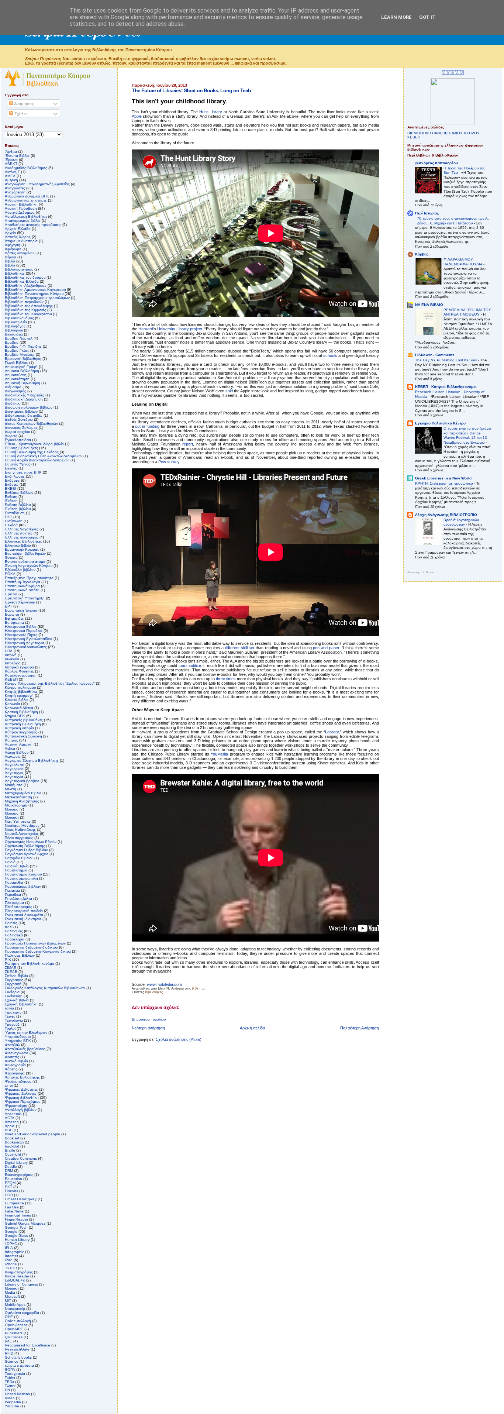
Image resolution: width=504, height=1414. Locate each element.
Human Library (17, 1240)
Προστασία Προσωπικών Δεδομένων (35, 943)
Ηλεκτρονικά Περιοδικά (23, 631)
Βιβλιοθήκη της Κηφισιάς (25, 310)
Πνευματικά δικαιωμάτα (24, 915)
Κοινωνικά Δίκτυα (19, 708)
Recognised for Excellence (27, 1345)
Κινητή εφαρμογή (19, 696)
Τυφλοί (10, 1028)
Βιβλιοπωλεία (16, 322)
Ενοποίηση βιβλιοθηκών (25, 553)
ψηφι (9, 1085)
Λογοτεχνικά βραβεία (22, 781)
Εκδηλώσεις (15, 476)
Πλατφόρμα (14, 903)
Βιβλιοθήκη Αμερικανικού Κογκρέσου (35, 290)
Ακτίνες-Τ (12, 172)
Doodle (11, 1166)
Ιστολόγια (13, 663)
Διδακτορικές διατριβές (23, 415)
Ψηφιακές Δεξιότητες (21, 1089)
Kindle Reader (17, 1276)
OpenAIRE (14, 1329)
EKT (8, 1187)
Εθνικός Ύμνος (17, 464)
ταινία (9, 1008)
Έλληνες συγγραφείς (21, 537)
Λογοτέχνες (14, 773)
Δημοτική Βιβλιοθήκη (22, 383)
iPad (9, 1260)
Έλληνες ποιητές (18, 533)
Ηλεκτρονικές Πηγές (21, 635)
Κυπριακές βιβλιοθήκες (24, 720)
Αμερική (11, 180)
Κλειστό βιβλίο (16, 700)
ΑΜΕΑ (10, 176)
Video (10, 1398)
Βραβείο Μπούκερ (20, 354)
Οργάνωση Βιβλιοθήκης (25, 846)
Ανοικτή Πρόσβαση (21, 208)
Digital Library (16, 1162)
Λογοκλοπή (14, 765)
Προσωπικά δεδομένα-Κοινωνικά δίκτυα (38, 951)
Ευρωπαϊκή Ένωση (21, 610)
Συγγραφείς (14, 980)
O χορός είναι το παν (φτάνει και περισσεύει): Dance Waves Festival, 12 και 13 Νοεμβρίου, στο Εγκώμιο (467, 435)
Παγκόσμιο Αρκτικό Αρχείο (26, 854)
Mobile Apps (15, 1305)
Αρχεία (10, 233)
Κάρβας (421, 254)
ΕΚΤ (8, 517)
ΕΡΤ (8, 606)
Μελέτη (10, 789)
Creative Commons (21, 1158)
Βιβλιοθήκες (154, 992)
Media (10, 1292)
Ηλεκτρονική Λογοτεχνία (24, 643)
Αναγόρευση (15, 192)
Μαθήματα (14, 785)
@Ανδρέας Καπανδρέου (436, 163)
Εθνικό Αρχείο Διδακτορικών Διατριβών (37, 460)
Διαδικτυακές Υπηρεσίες (24, 395)
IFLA (9, 1248)
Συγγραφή (13, 984)
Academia (13, 1114)
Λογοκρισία (14, 769)
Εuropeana (14, 622)
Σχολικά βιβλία (17, 1000)
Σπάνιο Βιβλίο (16, 976)
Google (11, 1231)
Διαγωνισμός (15, 391)
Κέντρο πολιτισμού (20, 687)
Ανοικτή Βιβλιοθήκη (21, 204)
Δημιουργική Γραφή (21, 367)
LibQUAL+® (15, 1280)
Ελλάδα (11, 525)
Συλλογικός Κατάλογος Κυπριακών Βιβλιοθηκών (45, 988)
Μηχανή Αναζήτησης (22, 801)
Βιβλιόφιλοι (14, 330)
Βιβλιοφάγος (15, 326)
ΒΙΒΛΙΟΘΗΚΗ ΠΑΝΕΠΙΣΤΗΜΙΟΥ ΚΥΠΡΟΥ (443, 133)
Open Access (16, 1325)
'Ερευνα (11, 160)
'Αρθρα (11, 151)
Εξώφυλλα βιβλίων (20, 570)
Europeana (14, 1203)
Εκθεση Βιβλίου (18, 505)
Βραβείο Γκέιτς (17, 350)
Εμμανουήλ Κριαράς (22, 549)
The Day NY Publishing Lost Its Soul (446, 360)
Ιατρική (11, 655)
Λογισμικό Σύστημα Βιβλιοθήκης (32, 760)
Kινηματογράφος (19, 1272)
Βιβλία (10, 261)
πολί (8, 927)
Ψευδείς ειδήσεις (18, 1081)
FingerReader (16, 1219)
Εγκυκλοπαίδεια (18, 440)
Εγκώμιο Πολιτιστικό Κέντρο (440, 423)
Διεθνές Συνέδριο (19, 419)
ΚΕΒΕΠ (11, 679)
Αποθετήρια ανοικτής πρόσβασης (33, 225)
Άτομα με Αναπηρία (21, 241)
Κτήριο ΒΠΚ (15, 716)
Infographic (14, 1252)
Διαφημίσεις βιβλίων (21, 411)
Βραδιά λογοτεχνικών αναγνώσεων (461, 522)
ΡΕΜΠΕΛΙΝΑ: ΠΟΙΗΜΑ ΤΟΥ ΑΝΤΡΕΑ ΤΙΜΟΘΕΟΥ (467, 312)
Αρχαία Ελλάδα (18, 229)
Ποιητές (11, 923)
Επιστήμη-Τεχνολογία (22, 582)
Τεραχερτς (13, 1012)
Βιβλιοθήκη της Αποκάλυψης (29, 306)
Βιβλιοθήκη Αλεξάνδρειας (25, 285)
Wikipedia (13, 1402)
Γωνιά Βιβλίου (16, 363)
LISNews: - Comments (435, 355)
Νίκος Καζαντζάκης (20, 830)
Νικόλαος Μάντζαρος (22, 825)
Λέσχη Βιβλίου (16, 752)
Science (11, 1361)
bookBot (12, 1146)
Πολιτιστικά (14, 935)
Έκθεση (11, 501)
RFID (9, 1353)
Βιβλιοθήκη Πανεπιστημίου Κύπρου (34, 294)
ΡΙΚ (8, 959)
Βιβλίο (10, 265)
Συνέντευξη (14, 996)
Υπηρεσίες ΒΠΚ (18, 1041)
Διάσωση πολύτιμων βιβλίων (28, 407)
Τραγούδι (12, 1024)
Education (13, 1179)
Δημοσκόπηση (17, 379)
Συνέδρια (12, 992)
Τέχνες (10, 1016)
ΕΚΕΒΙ (10, 488)
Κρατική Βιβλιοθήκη (21, 712)
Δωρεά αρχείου (17, 432)
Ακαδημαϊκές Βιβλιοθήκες (26, 168)
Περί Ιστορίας (427, 213)
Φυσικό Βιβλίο (16, 1061)
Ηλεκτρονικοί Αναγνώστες (26, 647)
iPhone (11, 1264)
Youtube (12, 1406)
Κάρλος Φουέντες (19, 671)
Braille (10, 1150)
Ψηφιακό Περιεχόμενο (23, 1102)
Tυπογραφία (15, 1374)
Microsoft (12, 1296)
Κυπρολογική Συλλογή (23, 736)
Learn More (396, 17)
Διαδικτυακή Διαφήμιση (24, 399)
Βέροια (10, 257)
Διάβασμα (13, 387)
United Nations (17, 1394)
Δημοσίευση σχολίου (149, 1019)
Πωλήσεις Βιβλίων (20, 955)
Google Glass (16, 1236)
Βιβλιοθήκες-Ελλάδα (22, 281)
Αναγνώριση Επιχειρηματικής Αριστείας (37, 184)
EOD (9, 1195)
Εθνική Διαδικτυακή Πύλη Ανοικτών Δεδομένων (43, 456)
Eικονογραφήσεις (19, 1175)
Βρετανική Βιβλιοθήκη (23, 359)
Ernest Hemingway (21, 1199)
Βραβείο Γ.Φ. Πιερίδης (23, 346)
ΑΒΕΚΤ (11, 164)
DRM (9, 1171)
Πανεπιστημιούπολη (21, 878)
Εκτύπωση (14, 521)
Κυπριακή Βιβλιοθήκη (23, 724)
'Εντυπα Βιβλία (17, 156)
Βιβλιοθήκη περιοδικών (24, 302)
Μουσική (12, 817)
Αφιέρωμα (13, 249)
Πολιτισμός (14, 931)
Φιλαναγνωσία (16, 1053)
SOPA (10, 1369)
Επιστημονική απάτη (22, 590)
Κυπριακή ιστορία (19, 728)
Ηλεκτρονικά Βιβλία (21, 627)
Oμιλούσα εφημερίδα (22, 1313)
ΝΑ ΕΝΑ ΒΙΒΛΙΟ (429, 305)
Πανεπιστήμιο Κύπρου (23, 874)
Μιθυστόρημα (16, 805)
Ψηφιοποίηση (16, 1106)
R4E (8, 1341)
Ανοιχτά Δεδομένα (20, 212)
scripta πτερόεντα (19, 1365)
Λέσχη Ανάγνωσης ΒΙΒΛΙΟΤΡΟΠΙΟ (446, 515)
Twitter (10, 1386)
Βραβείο (11, 342)
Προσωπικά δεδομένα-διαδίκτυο (31, 947)
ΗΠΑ (9, 651)
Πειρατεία (12, 890)
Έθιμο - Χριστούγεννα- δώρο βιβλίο (34, 444)
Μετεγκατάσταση (18, 797)
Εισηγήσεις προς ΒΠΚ (23, 472)
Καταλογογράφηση (21, 675)
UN (7, 1390)
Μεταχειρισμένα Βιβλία (23, 793)
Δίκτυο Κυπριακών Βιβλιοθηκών (31, 424)
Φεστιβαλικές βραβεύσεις (25, 1049)
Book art (12, 1138)
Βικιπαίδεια (14, 334)
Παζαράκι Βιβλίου (19, 858)
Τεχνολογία (14, 1020)
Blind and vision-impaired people (32, 1134)
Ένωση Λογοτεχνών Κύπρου (28, 566)
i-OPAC (11, 1244)
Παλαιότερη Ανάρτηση (359, 1028)
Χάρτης (11, 1069)
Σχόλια (20, 113)
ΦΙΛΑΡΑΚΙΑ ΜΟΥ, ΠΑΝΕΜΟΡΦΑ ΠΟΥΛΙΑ (463, 261)
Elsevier (11, 1191)
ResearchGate (17, 1349)
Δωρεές (11, 436)
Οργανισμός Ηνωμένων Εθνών (30, 842)
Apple (10, 1126)
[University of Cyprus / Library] (453, 123)
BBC (9, 1130)
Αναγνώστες (15, 188)
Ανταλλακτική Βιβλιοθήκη (26, 216)
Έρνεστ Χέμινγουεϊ (20, 602)
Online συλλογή (18, 1321)
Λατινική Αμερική (18, 744)
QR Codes (14, 1337)
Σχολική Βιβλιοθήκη (21, 1004)
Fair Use (12, 1207)
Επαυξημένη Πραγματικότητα (29, 578)
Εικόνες (11, 468)
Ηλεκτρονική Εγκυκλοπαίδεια (28, 639)
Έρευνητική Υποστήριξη (25, 598)
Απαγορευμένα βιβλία (23, 221)
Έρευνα (11, 594)
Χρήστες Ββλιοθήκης (22, 1077)
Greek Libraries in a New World (443, 478)
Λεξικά (10, 748)
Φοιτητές (12, 1057)
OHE (9, 1317)
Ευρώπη (12, 614)
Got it (427, 17)
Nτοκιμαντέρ (15, 1309)
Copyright (13, 1154)
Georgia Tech (16, 1227)
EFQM (10, 1183)
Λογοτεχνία (14, 777)
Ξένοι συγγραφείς (19, 838)
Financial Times (18, 1215)
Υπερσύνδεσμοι (18, 1037)
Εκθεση (11, 497)
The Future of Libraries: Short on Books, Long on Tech (191, 90)
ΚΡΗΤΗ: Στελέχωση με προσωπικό (444, 483)
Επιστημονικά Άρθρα (22, 586)
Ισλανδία (12, 659)
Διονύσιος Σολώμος (21, 428)
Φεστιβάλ (12, 1045)
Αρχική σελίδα (252, 1028)
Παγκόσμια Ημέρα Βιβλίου (26, 850)
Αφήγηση (12, 245)
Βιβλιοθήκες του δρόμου (25, 277)
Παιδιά (10, 862)
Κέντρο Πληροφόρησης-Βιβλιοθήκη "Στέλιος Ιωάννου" (50, 683)
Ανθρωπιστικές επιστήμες (26, 200)
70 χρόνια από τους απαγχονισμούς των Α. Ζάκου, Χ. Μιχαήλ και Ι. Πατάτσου (453, 220)
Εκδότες (11, 484)
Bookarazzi (14, 1142)
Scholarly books (18, 1357)
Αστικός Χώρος (18, 237)
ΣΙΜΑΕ (10, 968)
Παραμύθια (14, 882)
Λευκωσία (13, 756)
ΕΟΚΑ (10, 574)
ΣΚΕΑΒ (11, 972)
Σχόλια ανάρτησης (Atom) (178, 1039)
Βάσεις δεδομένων (20, 253)
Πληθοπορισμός (18, 907)
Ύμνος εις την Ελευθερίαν (26, 1033)
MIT (8, 1300)
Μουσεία (11, 809)
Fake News (14, 1211)
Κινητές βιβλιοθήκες (21, 691)
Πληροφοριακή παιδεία (24, 911)
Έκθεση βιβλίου (18, 509)
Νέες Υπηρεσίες (18, 821)
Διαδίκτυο (13, 403)
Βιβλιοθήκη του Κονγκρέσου (28, 314)
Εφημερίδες (14, 618)
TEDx (9, 1382)
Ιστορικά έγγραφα (19, 667)
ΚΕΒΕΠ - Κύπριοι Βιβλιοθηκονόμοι (446, 387)
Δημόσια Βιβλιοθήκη (22, 371)
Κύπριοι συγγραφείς (21, 732)
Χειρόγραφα (15, 1073)
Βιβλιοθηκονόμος (19, 318)
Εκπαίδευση (15, 513)
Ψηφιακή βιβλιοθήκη (22, 1097)
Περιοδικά (13, 894)
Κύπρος (11, 740)
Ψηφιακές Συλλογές (21, 1093)
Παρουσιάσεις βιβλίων (23, 886)
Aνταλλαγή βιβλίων (21, 1110)
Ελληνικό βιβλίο (18, 545)
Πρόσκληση (14, 939)
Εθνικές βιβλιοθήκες (21, 448)
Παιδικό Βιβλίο (17, 866)
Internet (11, 1256)
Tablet (10, 1378)
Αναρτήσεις (23, 104)
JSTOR (11, 1268)
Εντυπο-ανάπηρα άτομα (25, 562)
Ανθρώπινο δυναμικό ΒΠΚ (27, 196)
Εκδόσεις (12, 480)
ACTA (9, 1118)
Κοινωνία (12, 704)
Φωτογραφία (15, 1065)
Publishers (14, 1333)
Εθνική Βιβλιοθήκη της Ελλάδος (32, 452)
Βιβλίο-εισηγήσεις (19, 269)
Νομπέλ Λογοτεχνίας (22, 834)
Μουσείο (11, 813)
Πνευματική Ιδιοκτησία (23, 919)
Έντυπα (11, 557)
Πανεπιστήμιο (16, 870)
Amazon (12, 1122)
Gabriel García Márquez (25, 1223)
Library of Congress (21, 1284)
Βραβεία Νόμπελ (18, 338)
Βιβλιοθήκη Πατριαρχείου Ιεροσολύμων (37, 298)
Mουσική (12, 1288)
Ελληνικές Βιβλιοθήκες (23, 541)
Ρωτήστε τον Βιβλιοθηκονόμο (29, 963)
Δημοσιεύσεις (16, 375)
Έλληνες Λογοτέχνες (21, 529)
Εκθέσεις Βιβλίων (19, 493)
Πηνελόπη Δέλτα (18, 899)
